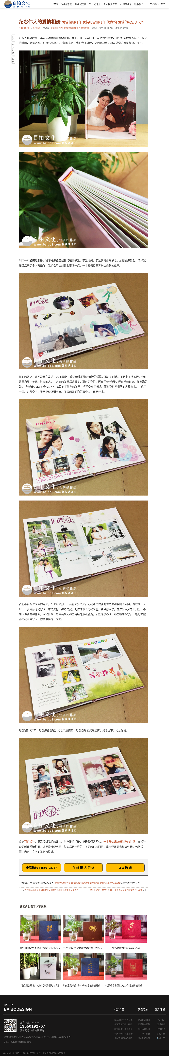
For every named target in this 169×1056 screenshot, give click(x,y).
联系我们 (139, 4)
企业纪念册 (66, 4)
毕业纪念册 (95, 4)
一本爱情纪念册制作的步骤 (119, 841)
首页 (55, 4)
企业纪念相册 (144, 1019)
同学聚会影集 (144, 1024)
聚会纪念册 (80, 4)
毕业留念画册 (144, 1028)
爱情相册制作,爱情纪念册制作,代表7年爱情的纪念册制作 (87, 883)
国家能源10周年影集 (123, 1019)
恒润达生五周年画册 (123, 1024)
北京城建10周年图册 (123, 1028)
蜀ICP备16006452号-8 (55, 1053)
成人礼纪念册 (144, 1038)
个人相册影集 (110, 4)
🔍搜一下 (161, 1038)
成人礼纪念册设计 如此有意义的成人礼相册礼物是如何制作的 (51, 890)
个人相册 (36, 28)
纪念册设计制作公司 (17, 4)
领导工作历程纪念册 (123, 1038)
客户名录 (161, 1019)
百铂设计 (29, 841)
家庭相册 (161, 1033)
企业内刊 (161, 1028)
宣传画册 (161, 1024)
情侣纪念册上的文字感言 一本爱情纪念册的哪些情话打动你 (116, 890)
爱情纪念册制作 (71, 28)
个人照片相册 (144, 1033)
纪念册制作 (24, 28)
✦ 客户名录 (126, 4)
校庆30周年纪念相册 (123, 1033)
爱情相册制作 (57, 28)
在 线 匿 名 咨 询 (83, 867)
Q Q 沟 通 (125, 867)
